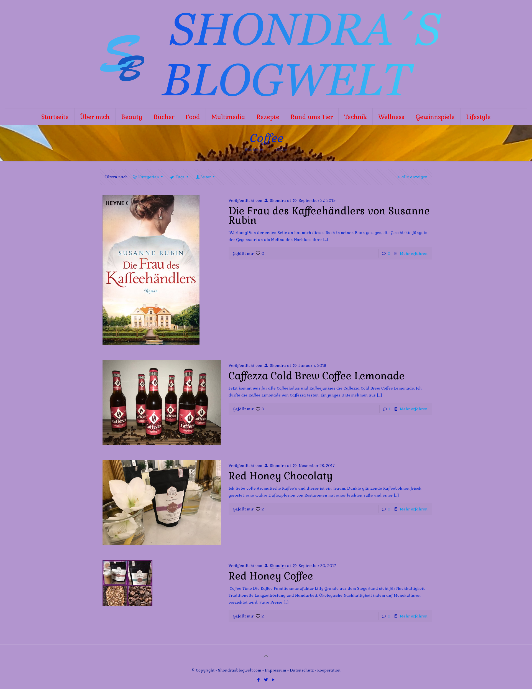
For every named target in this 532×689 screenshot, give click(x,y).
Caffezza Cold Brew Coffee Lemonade (317, 376)
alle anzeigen (414, 176)
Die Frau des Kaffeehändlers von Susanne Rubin (329, 216)
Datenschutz (302, 670)
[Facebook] (258, 679)
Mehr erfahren (414, 253)
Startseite (254, 149)
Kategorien (148, 176)
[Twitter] (266, 679)
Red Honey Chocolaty (280, 476)
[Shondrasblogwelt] (266, 54)
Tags (180, 176)
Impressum (275, 670)
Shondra (278, 200)
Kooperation (329, 670)
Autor (205, 176)
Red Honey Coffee (271, 576)
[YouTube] (273, 679)
